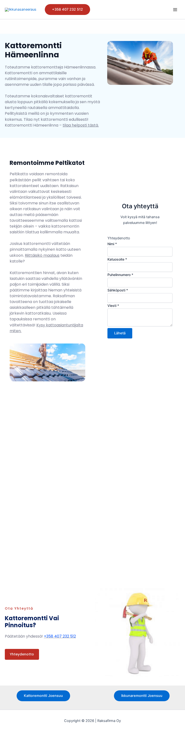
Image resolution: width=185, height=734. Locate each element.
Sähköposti (117, 290)
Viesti (113, 305)
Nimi (112, 244)
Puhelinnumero (120, 275)
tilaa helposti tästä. (81, 125)
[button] (67, 9)
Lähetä (120, 333)
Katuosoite (117, 259)
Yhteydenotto (22, 654)
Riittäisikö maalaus (42, 255)
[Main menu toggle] (175, 10)
